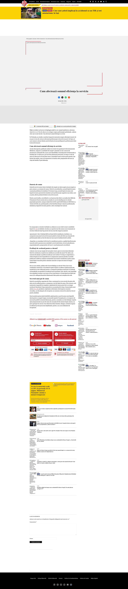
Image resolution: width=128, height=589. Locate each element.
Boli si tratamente (41, 38)
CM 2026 (79, 1)
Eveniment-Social (45, 1)
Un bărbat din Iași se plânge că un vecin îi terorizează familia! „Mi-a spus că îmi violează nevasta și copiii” (92, 304)
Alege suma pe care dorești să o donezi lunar (41, 338)
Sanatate (34, 38)
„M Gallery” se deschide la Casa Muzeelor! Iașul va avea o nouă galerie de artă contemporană (92, 367)
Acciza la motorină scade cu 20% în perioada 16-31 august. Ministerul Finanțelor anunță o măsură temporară (40, 390)
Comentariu (33, 522)
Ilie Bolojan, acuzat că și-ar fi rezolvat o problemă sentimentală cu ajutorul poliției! (60, 5)
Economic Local (55, 1)
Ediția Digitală (94, 578)
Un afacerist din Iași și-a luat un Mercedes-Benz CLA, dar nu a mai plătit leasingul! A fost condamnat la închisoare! (92, 355)
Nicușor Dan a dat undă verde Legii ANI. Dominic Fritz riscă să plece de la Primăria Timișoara (56, 431)
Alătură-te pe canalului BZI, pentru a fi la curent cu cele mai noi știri (53, 320)
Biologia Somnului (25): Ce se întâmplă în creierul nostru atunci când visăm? (92, 272)
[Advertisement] (53, 370)
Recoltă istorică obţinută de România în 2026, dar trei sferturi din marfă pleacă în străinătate (55, 416)
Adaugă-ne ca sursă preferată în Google (66, 126)
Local (37, 1)
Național (63, 1)
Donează (66, 343)
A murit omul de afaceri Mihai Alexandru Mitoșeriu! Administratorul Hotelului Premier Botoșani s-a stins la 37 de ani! (56, 474)
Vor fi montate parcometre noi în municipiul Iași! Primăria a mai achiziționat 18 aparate (92, 192)
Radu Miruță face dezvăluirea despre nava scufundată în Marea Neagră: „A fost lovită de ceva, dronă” (56, 440)
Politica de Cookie (84, 578)
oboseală (36, 289)
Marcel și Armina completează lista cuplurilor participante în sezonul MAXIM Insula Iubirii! (56, 409)
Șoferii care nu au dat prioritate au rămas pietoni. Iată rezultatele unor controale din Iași (92, 345)
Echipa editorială (42, 578)
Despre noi (33, 578)
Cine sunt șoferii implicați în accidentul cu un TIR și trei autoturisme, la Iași (72, 12)
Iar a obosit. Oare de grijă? (92, 146)
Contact (60, 578)
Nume (31, 538)
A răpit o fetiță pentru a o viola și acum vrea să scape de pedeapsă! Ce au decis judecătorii (92, 281)
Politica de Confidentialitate (71, 578)
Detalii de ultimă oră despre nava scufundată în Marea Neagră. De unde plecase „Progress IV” (55, 488)
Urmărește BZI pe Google (42, 126)
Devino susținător (42, 343)
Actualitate (32, 1)
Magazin (68, 1)
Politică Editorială (52, 578)
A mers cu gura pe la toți (91, 182)
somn (36, 229)
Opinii (73, 1)
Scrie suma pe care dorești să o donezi (63, 338)
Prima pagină (29, 38)
